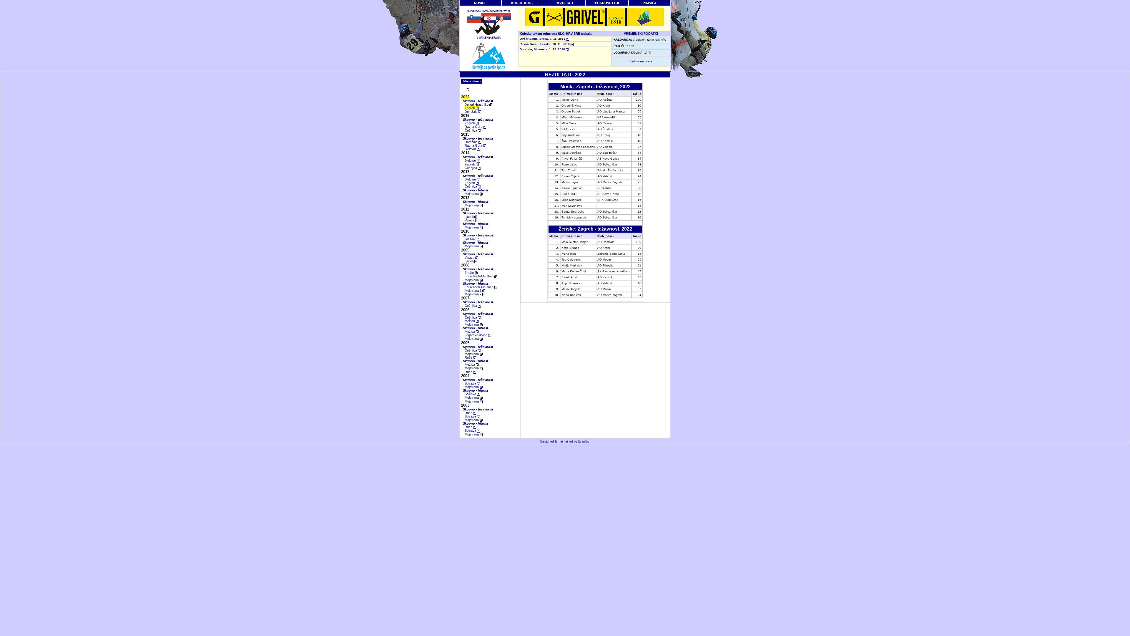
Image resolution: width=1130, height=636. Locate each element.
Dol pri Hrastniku (477, 104)
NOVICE (480, 3)
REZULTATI (564, 3)
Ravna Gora (474, 126)
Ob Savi (471, 239)
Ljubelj (469, 216)
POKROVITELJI (607, 3)
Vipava (470, 220)
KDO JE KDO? (522, 3)
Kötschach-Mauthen (479, 276)
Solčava (471, 383)
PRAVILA (650, 3)
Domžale (471, 111)
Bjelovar (471, 149)
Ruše (469, 357)
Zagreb (470, 108)
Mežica (470, 321)
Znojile (470, 272)
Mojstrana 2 (473, 294)
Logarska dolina (476, 335)
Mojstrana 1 (473, 290)
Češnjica (471, 130)
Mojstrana (472, 194)
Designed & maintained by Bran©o (564, 441)
